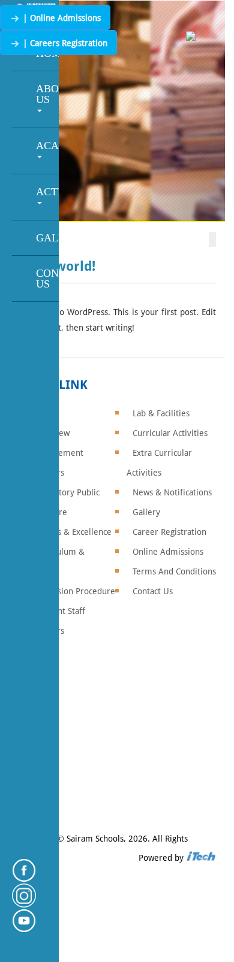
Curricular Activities (170, 433)
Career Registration (169, 532)
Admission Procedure (74, 591)
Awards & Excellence (73, 532)
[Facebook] (24, 878)
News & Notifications (172, 492)
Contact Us (47, 278)
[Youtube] (24, 929)
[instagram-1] (24, 903)
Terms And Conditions (174, 571)
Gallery (47, 238)
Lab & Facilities (161, 413)
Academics (47, 146)
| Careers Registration (63, 43)
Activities (47, 192)
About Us (47, 94)
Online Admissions (168, 551)
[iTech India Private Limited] (201, 858)
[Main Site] (191, 37)
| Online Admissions (60, 18)
